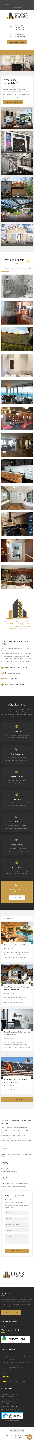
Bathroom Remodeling (12, 172)
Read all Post (17, 1099)
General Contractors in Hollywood (12, 1420)
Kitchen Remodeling (11, 126)
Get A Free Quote (17, 897)
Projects (20, 4)
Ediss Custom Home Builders (15, 945)
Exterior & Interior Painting (14, 243)
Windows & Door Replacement (15, 150)
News (27, 4)
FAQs (13, 4)
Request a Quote (17, 42)
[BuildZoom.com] (12, 1415)
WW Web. (21, 1438)
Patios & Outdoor (10, 219)
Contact (17, 8)
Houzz (3, 1326)
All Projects (5, 268)
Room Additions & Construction (15, 196)
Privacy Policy (26, 1435)
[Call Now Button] (29, 1437)
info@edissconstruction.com (9, 1406)
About (7, 4)
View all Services (13, 102)
